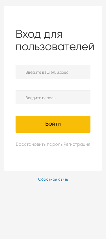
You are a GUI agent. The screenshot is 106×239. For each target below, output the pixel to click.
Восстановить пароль (32, 144)
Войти (53, 124)
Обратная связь (53, 179)
